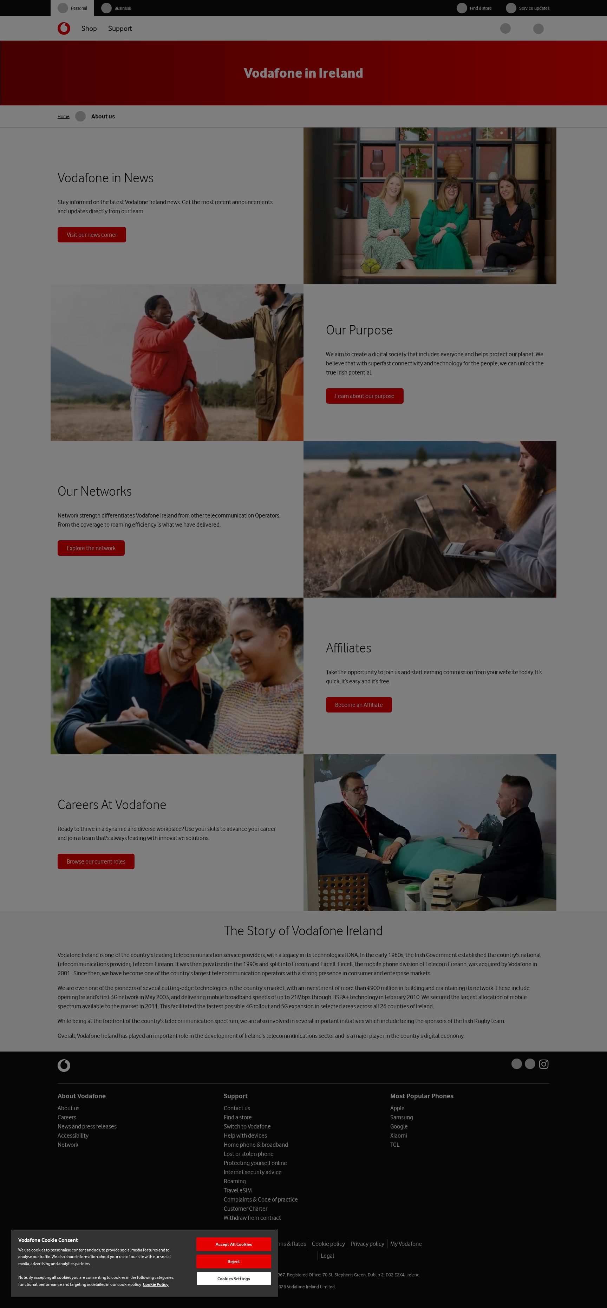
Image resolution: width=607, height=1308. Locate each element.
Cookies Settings (233, 1278)
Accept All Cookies (234, 1244)
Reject (234, 1261)
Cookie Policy (156, 1284)
